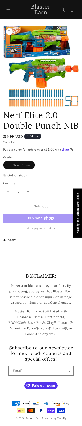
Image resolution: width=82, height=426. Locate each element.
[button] (8, 9)
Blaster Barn (33, 418)
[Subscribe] (68, 371)
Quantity (9, 183)
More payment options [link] (41, 228)
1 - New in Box (21, 166)
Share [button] (12, 240)
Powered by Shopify (54, 418)
